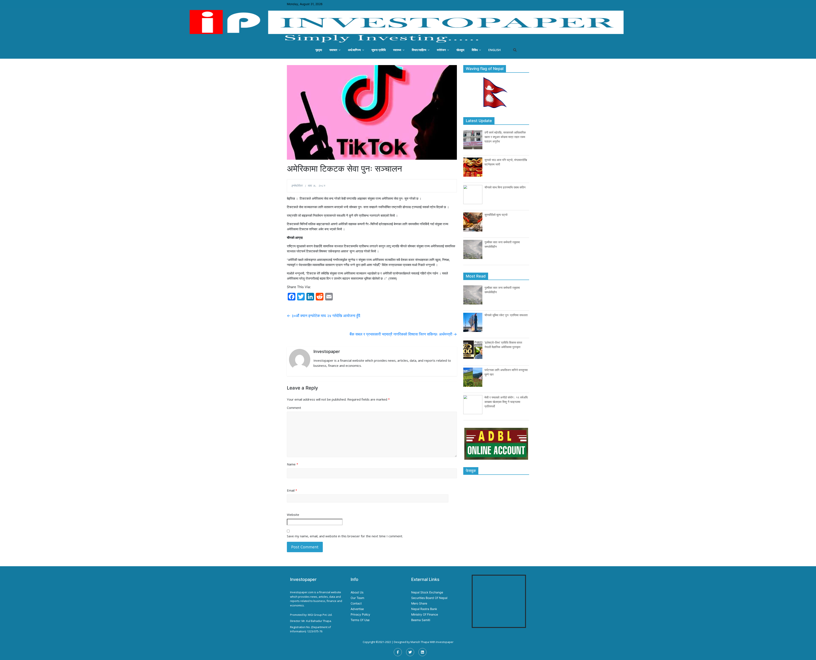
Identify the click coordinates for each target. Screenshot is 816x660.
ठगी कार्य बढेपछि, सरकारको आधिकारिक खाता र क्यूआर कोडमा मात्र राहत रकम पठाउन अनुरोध (505, 137)
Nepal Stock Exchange (427, 592)
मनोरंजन (441, 50)
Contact (356, 603)
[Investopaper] (408, 26)
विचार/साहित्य (419, 50)
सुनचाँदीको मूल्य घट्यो (495, 214)
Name (292, 464)
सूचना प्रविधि (378, 50)
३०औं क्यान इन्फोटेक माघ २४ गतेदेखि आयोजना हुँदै (323, 315)
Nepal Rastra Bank (424, 609)
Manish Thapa (420, 642)
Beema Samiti (420, 620)
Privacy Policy (360, 614)
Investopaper (444, 642)
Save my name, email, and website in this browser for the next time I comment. (345, 536)
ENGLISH (494, 50)
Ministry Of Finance (424, 614)
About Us (357, 592)
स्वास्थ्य (397, 50)
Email (292, 490)
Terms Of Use (360, 620)
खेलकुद (460, 50)
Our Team (357, 598)
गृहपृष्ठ (318, 50)
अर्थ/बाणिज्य (354, 50)
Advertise (357, 609)
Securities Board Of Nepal (429, 598)
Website (293, 514)
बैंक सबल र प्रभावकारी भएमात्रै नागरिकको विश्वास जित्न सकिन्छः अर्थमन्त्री (403, 334)
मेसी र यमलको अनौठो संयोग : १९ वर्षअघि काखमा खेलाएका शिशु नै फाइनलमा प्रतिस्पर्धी (506, 401)
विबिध (475, 50)
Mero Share (419, 603)
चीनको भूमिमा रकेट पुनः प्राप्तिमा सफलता (506, 315)
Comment (294, 407)
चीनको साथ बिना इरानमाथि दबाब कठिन (505, 187)
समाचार (333, 50)
